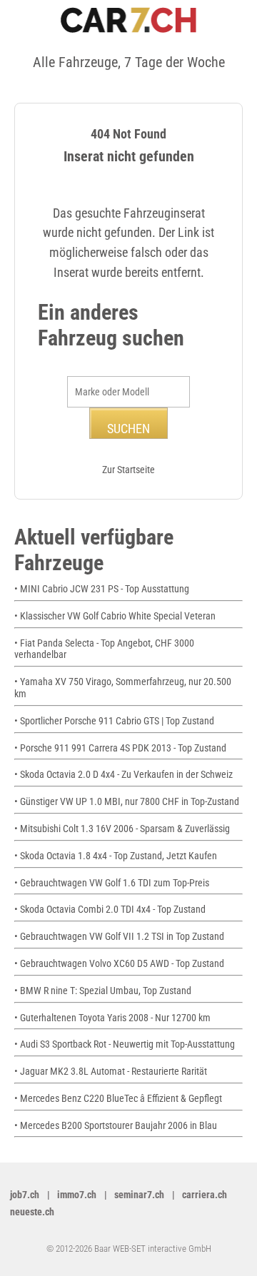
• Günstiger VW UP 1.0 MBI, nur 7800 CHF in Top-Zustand (126, 801)
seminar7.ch (139, 1194)
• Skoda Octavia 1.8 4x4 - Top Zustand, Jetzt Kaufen (115, 855)
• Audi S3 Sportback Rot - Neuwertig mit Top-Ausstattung (124, 1044)
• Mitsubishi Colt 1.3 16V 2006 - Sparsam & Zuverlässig (122, 828)
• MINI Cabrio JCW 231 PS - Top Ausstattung (101, 588)
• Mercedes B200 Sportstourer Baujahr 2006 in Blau (115, 1125)
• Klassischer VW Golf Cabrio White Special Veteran (115, 616)
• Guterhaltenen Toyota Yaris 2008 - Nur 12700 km (112, 1017)
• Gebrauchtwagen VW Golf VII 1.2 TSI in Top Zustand (119, 936)
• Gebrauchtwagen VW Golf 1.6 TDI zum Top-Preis (111, 882)
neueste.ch (32, 1211)
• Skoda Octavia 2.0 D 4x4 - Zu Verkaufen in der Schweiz (123, 774)
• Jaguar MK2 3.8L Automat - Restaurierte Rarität (110, 1071)
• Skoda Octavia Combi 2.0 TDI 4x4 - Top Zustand (110, 909)
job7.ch (24, 1194)
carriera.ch (204, 1194)
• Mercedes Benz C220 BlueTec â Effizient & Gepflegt (118, 1098)
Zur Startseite (128, 469)
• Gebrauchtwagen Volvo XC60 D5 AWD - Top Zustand (119, 963)
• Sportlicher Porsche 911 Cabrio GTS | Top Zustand (114, 720)
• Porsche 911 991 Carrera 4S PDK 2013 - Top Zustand (120, 748)
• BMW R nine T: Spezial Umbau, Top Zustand (102, 990)
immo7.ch (76, 1194)
